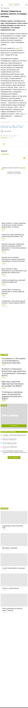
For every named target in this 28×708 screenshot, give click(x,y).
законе (17, 48)
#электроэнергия (4, 127)
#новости (8, 126)
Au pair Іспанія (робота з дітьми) (13, 568)
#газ (22, 126)
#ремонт (21, 127)
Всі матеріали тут (14, 425)
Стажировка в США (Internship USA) (12, 527)
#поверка (13, 126)
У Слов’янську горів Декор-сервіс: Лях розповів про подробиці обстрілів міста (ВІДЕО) (12, 395)
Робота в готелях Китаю (10, 588)
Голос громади (10, 415)
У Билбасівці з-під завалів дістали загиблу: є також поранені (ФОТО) (13, 302)
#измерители (15, 127)
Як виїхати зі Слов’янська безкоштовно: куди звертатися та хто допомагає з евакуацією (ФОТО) (14, 372)
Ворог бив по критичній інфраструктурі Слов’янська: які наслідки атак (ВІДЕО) (13, 383)
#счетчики (18, 126)
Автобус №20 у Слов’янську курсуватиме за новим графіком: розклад (13, 291)
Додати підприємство (14, 457)
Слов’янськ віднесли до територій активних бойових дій (13, 281)
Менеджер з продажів (9, 548)
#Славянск (3, 126)
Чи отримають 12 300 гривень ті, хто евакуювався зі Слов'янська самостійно (13, 360)
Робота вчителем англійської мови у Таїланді (12, 609)
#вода (10, 127)
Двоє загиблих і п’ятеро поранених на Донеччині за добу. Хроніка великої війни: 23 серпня (14, 225)
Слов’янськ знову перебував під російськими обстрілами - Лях (13, 235)
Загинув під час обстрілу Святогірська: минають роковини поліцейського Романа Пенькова (13, 259)
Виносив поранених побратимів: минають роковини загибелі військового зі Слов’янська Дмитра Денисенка (14, 247)
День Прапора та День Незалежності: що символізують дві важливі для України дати (14, 270)
